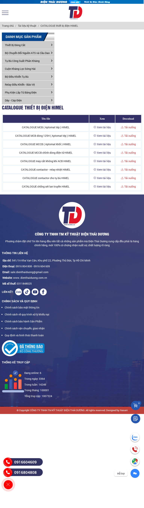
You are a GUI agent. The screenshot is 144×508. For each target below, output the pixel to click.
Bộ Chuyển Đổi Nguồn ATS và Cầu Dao (27, 53)
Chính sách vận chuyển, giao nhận (25, 328)
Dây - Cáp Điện (13, 100)
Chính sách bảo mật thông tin (22, 307)
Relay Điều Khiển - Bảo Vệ (20, 84)
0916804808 (25, 472)
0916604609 (25, 461)
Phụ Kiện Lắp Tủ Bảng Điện (21, 92)
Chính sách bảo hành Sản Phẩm (23, 321)
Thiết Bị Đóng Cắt (15, 45)
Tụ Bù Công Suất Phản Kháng (22, 61)
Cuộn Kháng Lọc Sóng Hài (20, 69)
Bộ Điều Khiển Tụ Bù (16, 76)
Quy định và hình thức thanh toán (24, 335)
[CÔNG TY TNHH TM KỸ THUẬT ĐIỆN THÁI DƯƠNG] (75, 13)
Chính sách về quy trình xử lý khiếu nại (27, 314)
